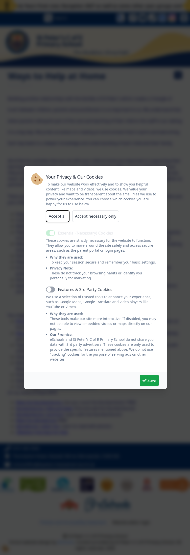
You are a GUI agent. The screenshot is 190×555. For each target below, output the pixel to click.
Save (151, 380)
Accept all (58, 216)
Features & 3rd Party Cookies (85, 289)
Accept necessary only (95, 216)
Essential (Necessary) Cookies (85, 233)
